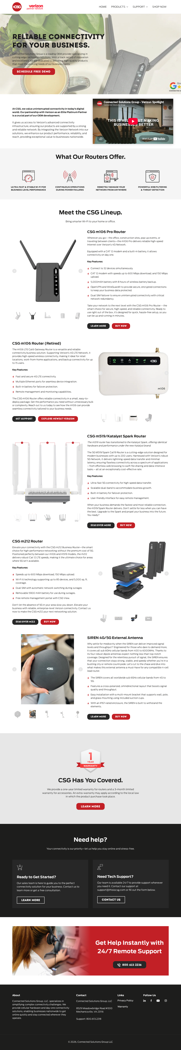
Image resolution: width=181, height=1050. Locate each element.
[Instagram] (165, 1001)
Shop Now (159, 7)
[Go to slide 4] (62, 316)
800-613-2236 (132, 965)
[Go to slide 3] (47, 316)
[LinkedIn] (144, 1001)
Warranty (123, 1007)
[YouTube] (158, 1001)
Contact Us (111, 900)
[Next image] (80, 271)
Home (103, 7)
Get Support (24, 419)
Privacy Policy (125, 1001)
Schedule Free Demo (33, 71)
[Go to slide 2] (32, 316)
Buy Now (121, 326)
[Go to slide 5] (77, 316)
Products (118, 7)
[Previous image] (14, 271)
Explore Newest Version (58, 419)
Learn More (98, 326)
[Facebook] (151, 1001)
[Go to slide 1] (17, 316)
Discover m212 (25, 622)
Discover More (101, 525)
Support (139, 7)
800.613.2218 (93, 1019)
